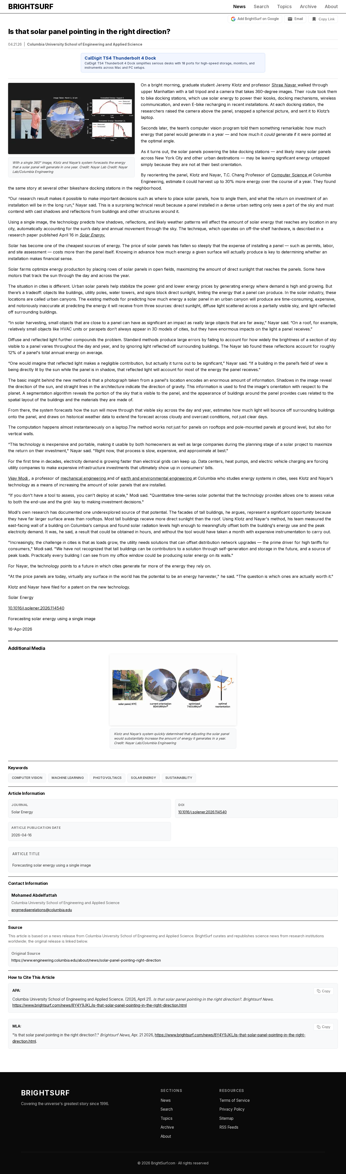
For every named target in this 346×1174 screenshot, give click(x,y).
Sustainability (178, 778)
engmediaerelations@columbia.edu (41, 910)
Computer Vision (27, 778)
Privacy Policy (232, 1109)
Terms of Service (234, 1100)
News (239, 6)
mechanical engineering (84, 478)
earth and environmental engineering (157, 478)
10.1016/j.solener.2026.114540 (36, 608)
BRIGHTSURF (30, 6)
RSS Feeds (228, 1127)
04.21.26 (15, 44)
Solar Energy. (92, 234)
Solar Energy (143, 778)
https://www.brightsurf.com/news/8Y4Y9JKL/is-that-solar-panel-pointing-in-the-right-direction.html (99, 1005)
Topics (284, 6)
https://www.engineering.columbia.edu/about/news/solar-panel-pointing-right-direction (86, 960)
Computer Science (289, 174)
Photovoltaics (107, 778)
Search (261, 6)
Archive (308, 6)
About (331, 6)
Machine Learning (68, 778)
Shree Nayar (285, 84)
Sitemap (226, 1118)
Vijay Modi (18, 478)
